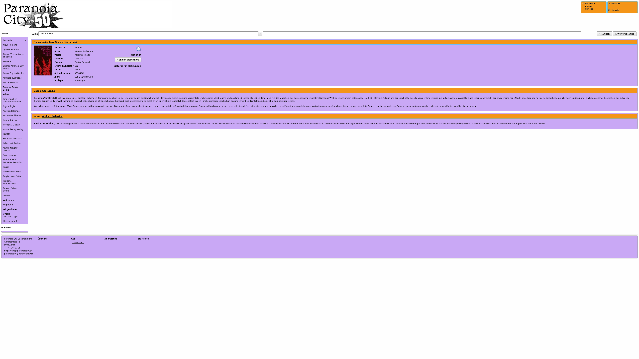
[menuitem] (14, 40)
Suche (35, 33)
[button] (604, 33)
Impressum (111, 238)
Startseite (143, 238)
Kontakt (615, 10)
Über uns (42, 238)
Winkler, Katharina (84, 51)
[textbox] (422, 33)
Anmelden (615, 3)
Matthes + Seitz (82, 54)
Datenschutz (78, 242)
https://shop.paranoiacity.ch (18, 250)
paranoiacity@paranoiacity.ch (18, 253)
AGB (73, 238)
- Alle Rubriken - (47, 33)
